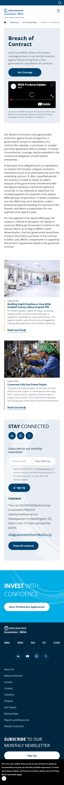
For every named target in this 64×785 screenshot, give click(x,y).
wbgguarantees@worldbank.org (29, 534)
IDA (33, 642)
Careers (8, 682)
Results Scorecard (14, 726)
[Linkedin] (12, 435)
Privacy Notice (44, 469)
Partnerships (11, 713)
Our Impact (10, 707)
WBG (7, 642)
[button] (58, 10)
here (19, 774)
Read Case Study (16, 330)
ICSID (57, 642)
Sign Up (20, 487)
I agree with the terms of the (25, 469)
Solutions (14, 22)
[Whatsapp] (20, 435)
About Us (9, 669)
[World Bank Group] (15, 629)
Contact (8, 688)
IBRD (20, 642)
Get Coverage (25, 72)
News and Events (13, 675)
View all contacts (23, 545)
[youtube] (27, 656)
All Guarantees (30, 22)
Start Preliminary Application (27, 607)
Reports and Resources (16, 720)
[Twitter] (29, 435)
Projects (8, 701)
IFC (44, 642)
